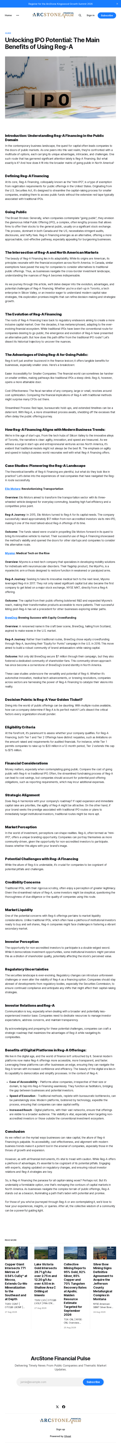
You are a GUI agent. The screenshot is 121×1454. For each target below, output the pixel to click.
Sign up (60, 1429)
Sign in (91, 15)
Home (8, 15)
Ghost (67, 1436)
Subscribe (107, 15)
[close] (117, 3)
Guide (8, 33)
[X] (57, 1406)
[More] (17, 15)
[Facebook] (63, 1406)
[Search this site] (80, 15)
